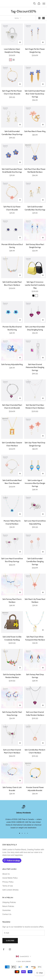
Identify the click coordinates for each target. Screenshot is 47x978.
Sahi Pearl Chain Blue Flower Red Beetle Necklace (34, 170)
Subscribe (10, 940)
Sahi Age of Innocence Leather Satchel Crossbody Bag (35, 285)
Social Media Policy (10, 878)
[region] (23, 817)
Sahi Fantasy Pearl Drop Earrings (35, 675)
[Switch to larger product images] (39, 18)
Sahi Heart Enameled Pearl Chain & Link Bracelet (12, 406)
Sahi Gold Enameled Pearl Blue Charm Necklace (12, 283)
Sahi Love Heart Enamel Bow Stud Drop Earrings (12, 560)
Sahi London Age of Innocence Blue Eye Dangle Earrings (35, 483)
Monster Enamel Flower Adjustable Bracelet (35, 788)
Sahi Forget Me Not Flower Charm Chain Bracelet (12, 92)
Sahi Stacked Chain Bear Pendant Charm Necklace (35, 406)
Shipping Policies (9, 902)
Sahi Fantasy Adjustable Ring (12, 364)
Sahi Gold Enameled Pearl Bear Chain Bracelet (12, 481)
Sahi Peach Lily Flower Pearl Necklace (35, 600)
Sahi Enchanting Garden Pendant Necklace (12, 675)
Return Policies (8, 906)
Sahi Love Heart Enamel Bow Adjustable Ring (35, 522)
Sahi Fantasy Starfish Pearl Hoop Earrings (12, 713)
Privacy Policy (7, 882)
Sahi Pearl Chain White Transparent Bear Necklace (35, 638)
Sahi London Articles (10, 890)
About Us (6, 874)
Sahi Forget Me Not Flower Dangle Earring (35, 50)
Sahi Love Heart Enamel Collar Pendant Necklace (35, 713)
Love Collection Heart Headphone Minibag (12, 50)
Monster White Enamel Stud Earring (12, 245)
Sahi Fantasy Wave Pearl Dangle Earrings (35, 245)
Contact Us (6, 914)
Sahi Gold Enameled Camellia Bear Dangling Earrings (35, 561)
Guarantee (6, 910)
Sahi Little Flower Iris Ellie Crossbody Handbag (12, 638)
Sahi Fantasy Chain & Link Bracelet (12, 788)
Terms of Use (7, 886)
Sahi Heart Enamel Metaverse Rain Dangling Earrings (35, 367)
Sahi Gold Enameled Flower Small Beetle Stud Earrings (12, 170)
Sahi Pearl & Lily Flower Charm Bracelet (11, 208)
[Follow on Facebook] (3, 949)
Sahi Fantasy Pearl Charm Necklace (12, 600)
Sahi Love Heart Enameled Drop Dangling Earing (35, 328)
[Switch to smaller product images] (43, 18)
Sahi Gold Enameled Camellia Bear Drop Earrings (12, 132)
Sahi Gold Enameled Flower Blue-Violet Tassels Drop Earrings (35, 94)
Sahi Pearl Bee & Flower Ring (34, 131)
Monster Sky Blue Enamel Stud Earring (12, 328)
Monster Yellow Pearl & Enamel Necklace (12, 522)
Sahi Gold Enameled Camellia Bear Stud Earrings (35, 208)
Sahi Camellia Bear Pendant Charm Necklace (35, 751)
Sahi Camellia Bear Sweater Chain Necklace (12, 444)
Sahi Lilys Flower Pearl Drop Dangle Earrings (35, 444)
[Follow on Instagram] (10, 949)
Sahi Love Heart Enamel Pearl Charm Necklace (12, 751)
